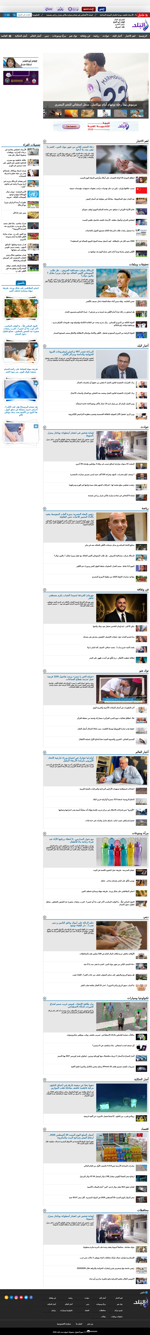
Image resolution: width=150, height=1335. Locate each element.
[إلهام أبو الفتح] (20, 67)
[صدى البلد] (140, 25)
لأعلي (142, 1293)
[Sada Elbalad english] (49, 9)
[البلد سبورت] (89, 9)
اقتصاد (87, 1310)
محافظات (102, 1310)
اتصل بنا (79, 1324)
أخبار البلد (117, 36)
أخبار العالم (35, 36)
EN (7, 15)
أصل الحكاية (21, 36)
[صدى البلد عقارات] (60, 9)
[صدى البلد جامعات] (73, 9)
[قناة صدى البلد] (102, 9)
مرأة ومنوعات (59, 36)
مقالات (103, 1317)
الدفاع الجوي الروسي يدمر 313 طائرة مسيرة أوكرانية (50, 15)
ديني (47, 36)
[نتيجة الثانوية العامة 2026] (96, 131)
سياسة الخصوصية (64, 1324)
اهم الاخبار (130, 36)
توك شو (73, 36)
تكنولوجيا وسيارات (66, 1310)
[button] (145, 80)
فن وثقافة (85, 36)
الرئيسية (143, 36)
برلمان (53, 1310)
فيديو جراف (118, 1310)
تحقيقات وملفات (116, 1317)
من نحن (90, 1324)
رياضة (96, 36)
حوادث (106, 36)
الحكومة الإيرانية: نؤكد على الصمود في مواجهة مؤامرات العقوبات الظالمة (106, 15)
